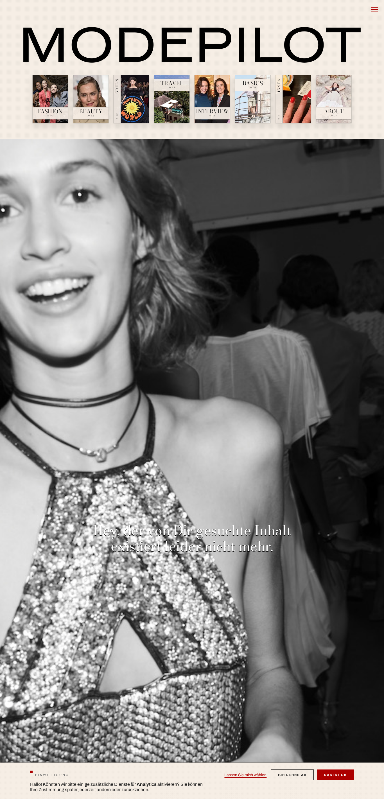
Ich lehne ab (292, 775)
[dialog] (192, 780)
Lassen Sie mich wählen (245, 775)
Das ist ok (335, 775)
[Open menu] (374, 9)
